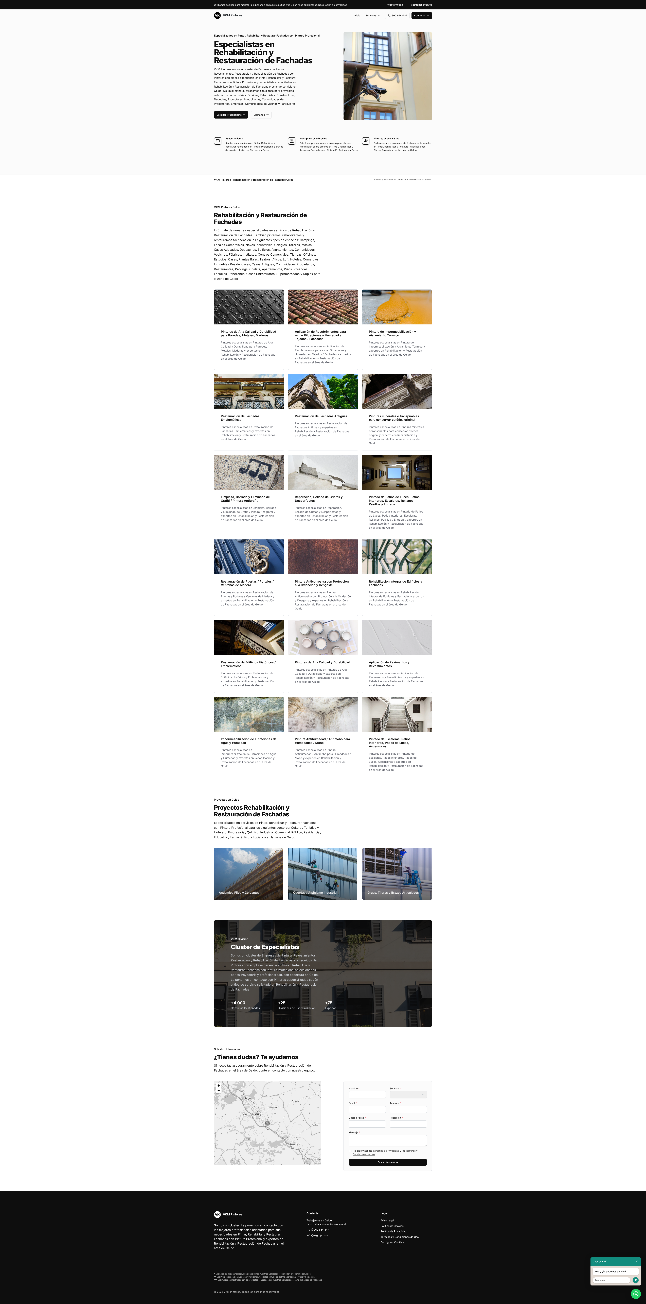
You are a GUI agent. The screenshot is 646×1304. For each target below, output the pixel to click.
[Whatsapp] (636, 1294)
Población (396, 1117)
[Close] (637, 1261)
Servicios (371, 15)
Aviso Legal (387, 1220)
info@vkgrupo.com (318, 1235)
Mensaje (354, 1132)
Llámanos (259, 114)
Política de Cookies (392, 1226)
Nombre (354, 1088)
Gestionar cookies (421, 4)
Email (353, 1103)
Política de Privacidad (387, 1150)
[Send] (636, 1280)
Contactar (420, 15)
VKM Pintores (232, 15)
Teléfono (395, 1103)
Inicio (357, 15)
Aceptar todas (395, 4)
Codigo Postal (357, 1117)
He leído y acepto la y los (385, 1152)
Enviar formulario (388, 1162)
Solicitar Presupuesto (229, 114)
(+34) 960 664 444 (318, 1229)
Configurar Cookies (392, 1242)
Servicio (395, 1088)
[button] (267, 1123)
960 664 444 (399, 15)
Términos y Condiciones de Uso (400, 1237)
